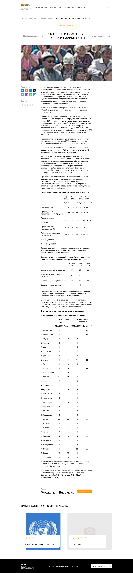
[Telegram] (22, 94)
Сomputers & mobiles (65, 25)
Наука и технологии (41, 7)
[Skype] (34, 94)
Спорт (60, 7)
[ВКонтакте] (22, 90)
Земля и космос (69, 7)
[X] (34, 90)
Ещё (85, 7)
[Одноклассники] (26, 90)
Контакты (75, 566)
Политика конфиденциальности (58, 566)
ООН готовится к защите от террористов (41, 544)
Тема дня (79, 7)
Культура (53, 7)
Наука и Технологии (79, 539)
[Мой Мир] (30, 90)
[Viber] (26, 94)
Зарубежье (29, 539)
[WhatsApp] (30, 94)
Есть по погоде (77, 544)
